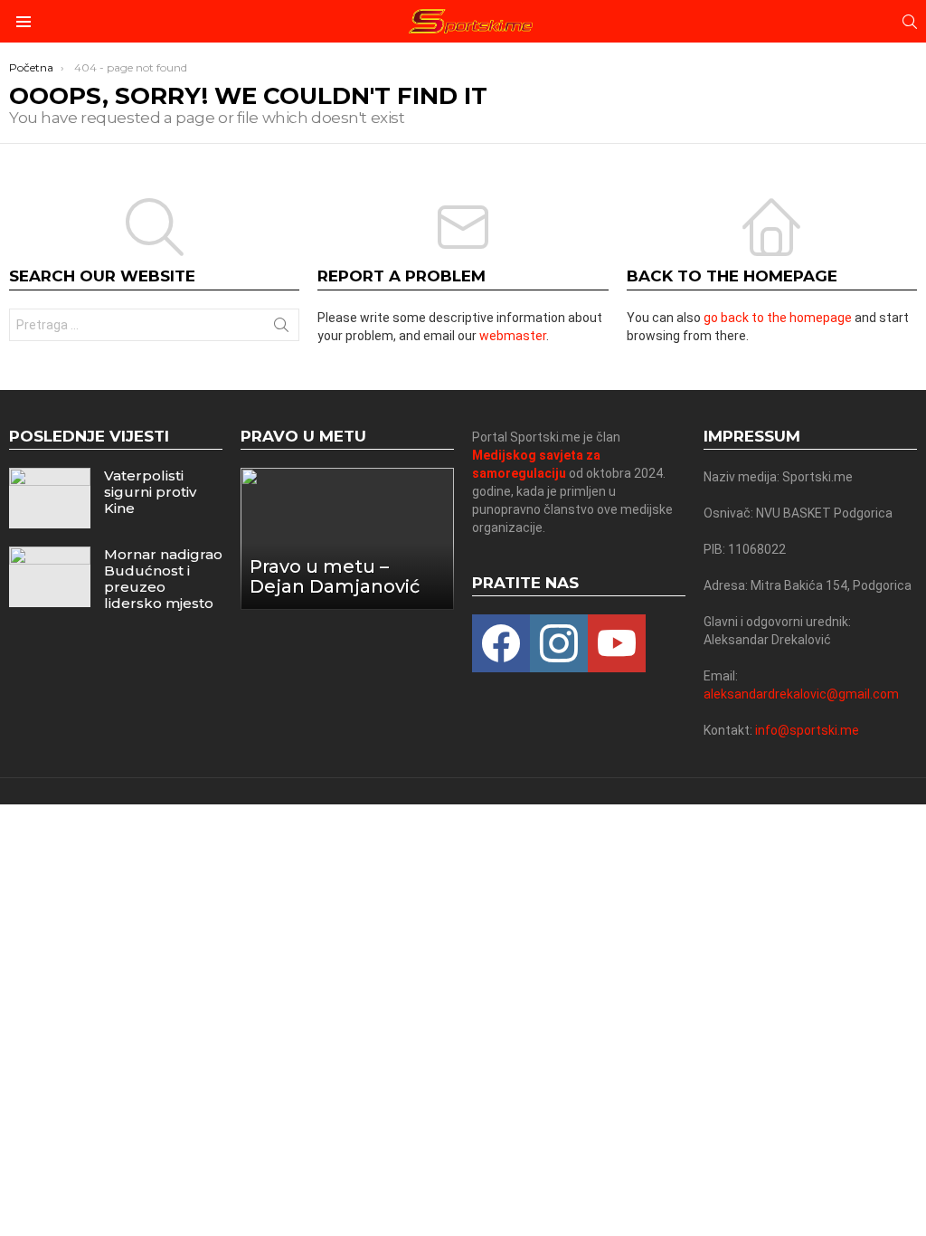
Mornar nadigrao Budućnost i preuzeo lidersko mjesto (163, 579)
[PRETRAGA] (909, 21)
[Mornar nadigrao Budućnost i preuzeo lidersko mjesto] (49, 577)
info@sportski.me (807, 730)
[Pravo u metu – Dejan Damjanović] (347, 539)
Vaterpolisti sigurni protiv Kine (150, 492)
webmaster (512, 335)
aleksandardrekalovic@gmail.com (801, 694)
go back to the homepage (778, 317)
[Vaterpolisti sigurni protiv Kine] (49, 498)
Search (281, 328)
